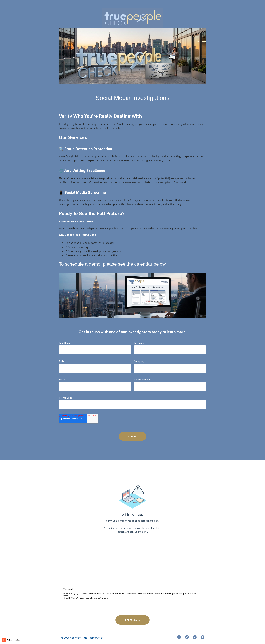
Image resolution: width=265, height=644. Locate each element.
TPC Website (132, 620)
